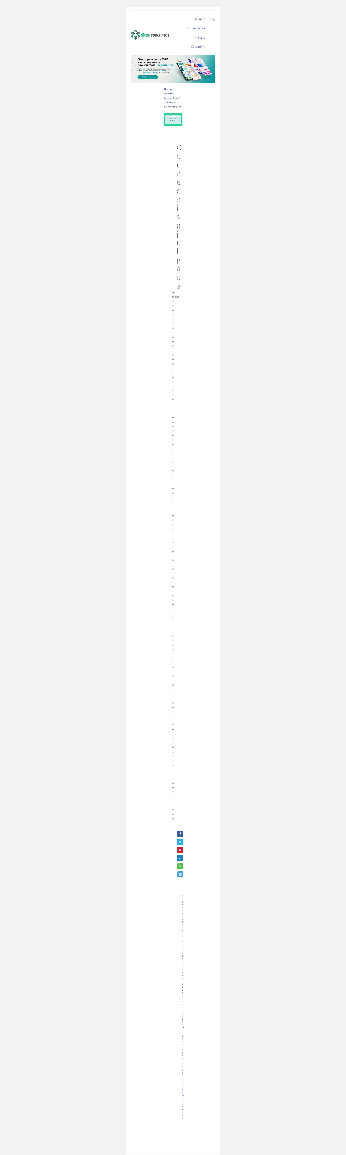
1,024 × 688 (173, 426)
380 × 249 (173, 573)
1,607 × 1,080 (173, 796)
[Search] (211, 16)
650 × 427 (173, 609)
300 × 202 (173, 350)
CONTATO (200, 47)
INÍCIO (202, 19)
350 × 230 (173, 314)
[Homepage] (150, 35)
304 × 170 (173, 716)
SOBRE (201, 37)
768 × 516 (173, 386)
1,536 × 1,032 (173, 475)
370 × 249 (173, 752)
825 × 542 (173, 645)
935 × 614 (173, 680)
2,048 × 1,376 (173, 528)
